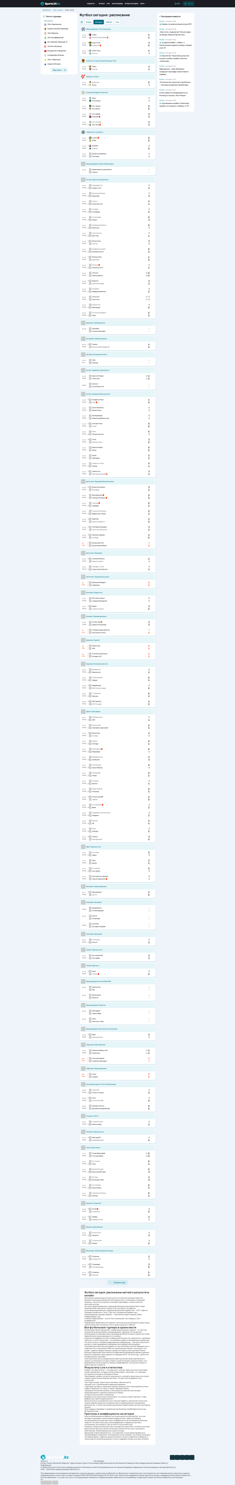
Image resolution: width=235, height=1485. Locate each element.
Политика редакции (151, 1467)
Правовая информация (133, 1467)
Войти (190, 3)
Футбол (102, 4)
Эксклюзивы (117, 4)
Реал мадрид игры (91, 1409)
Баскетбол (57, 1463)
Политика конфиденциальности (70, 1467)
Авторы (163, 1467)
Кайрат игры (104, 1409)
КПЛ (108, 4)
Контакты (53, 1467)
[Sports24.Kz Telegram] (177, 1457)
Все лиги (57, 70)
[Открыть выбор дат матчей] (82, 22)
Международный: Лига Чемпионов (98, 29)
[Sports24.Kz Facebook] (172, 1457)
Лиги (142, 4)
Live (117, 22)
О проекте (45, 1467)
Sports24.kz (47, 10)
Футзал (43, 1463)
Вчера (88, 22)
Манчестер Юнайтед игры (119, 1409)
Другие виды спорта (79, 1463)
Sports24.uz (171, 1467)
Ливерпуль (130, 1463)
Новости (90, 4)
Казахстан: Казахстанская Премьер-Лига (101, 61)
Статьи (90, 1463)
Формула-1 (66, 1463)
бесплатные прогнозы (104, 1426)
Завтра (109, 22)
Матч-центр (58, 10)
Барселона (104, 1463)
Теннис (50, 1463)
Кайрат (96, 1463)
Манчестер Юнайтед (117, 1463)
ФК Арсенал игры (91, 1411)
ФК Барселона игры (138, 1409)
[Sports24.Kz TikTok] (187, 1457)
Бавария (157, 1463)
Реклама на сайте (90, 1467)
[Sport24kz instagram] (191, 1457)
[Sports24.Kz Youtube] (182, 1457)
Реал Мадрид (140, 1463)
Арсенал (149, 1463)
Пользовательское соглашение (111, 1467)
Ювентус (164, 1463)
